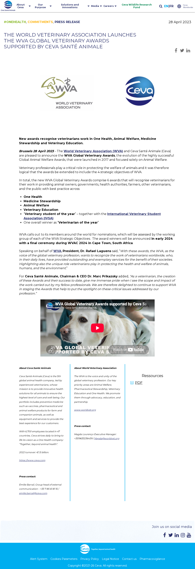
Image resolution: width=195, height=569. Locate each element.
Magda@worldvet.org (106, 438)
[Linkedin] (177, 535)
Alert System (38, 559)
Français (171, 6)
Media (95, 6)
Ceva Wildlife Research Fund (137, 6)
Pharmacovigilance (152, 559)
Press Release (67, 22)
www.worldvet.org (85, 409)
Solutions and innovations (70, 6)
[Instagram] (183, 535)
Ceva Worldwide (188, 6)
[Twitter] (171, 535)
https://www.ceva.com (32, 460)
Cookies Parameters (63, 559)
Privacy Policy (89, 559)
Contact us (129, 559)
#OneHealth (15, 22)
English (166, 6)
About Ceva (21, 6)
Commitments (40, 22)
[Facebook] (164, 535)
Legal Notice (110, 559)
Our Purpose (40, 6)
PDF (138, 383)
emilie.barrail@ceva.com (33, 493)
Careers (108, 6)
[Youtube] (189, 535)
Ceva (98, 565)
